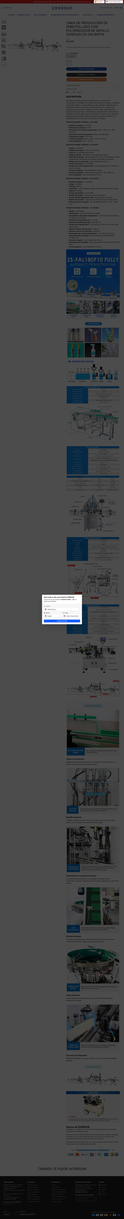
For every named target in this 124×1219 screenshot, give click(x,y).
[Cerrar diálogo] (81, 596)
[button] (99, 1)
